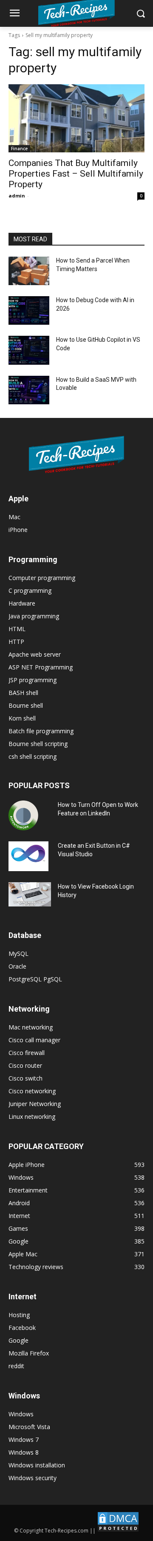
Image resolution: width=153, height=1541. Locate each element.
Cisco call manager (34, 1040)
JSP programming (32, 680)
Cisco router (25, 1065)
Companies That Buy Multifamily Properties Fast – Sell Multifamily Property (75, 173)
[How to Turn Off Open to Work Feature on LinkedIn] (23, 815)
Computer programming (41, 578)
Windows (21, 1414)
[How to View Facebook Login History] (29, 894)
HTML (17, 629)
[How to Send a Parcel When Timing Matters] (28, 271)
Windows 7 (23, 1439)
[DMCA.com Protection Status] (118, 1530)
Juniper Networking (34, 1104)
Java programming (33, 616)
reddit (16, 1366)
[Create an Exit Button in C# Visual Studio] (28, 856)
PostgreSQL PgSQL (35, 979)
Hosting (19, 1315)
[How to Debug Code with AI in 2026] (28, 310)
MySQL (18, 953)
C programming (29, 590)
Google (18, 1340)
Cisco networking (32, 1091)
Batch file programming (41, 731)
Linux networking (31, 1116)
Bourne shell (25, 705)
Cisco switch (25, 1078)
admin (16, 195)
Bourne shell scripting (38, 744)
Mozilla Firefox (28, 1353)
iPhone (18, 530)
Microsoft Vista (29, 1427)
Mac (14, 517)
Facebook (22, 1328)
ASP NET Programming (40, 667)
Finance (19, 149)
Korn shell (22, 718)
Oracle (17, 966)
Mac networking (30, 1027)
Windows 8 (23, 1452)
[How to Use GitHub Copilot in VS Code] (28, 350)
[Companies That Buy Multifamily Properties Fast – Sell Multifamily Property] (76, 118)
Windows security (32, 1478)
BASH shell (23, 693)
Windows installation (36, 1465)
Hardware (21, 603)
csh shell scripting (32, 756)
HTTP (16, 642)
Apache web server (34, 654)
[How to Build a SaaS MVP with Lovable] (28, 390)
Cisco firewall (26, 1053)
